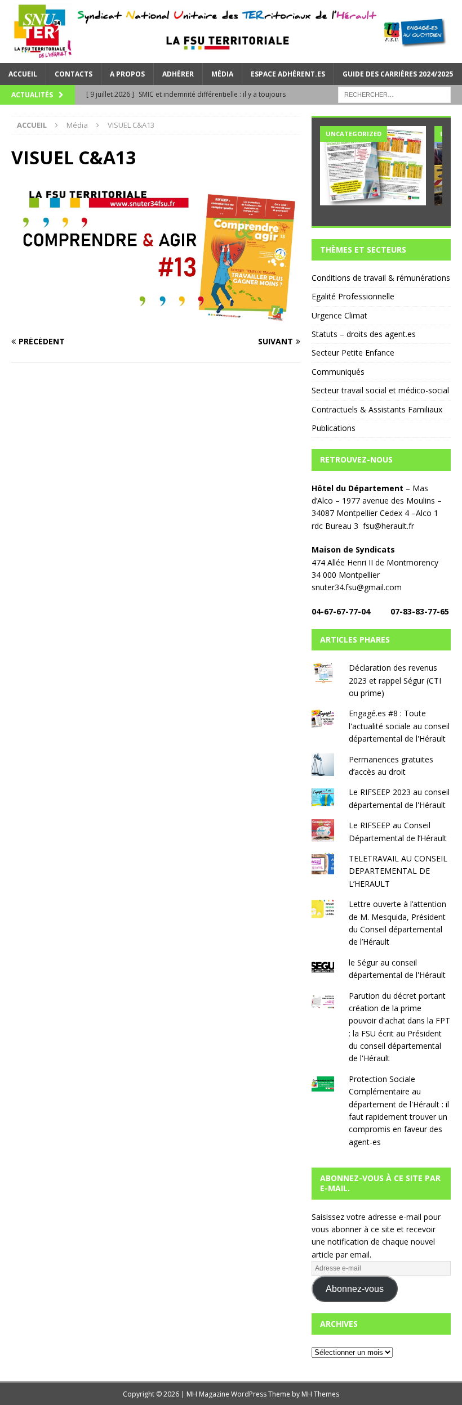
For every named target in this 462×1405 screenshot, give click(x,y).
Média (222, 74)
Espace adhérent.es (288, 74)
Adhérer (178, 74)
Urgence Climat (339, 315)
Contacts (73, 74)
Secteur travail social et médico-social (380, 390)
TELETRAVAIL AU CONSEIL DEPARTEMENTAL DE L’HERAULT (398, 871)
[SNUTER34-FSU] (231, 56)
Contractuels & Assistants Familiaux (377, 409)
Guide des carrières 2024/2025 (398, 74)
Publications (334, 428)
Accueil (22, 74)
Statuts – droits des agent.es (364, 334)
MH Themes (320, 1394)
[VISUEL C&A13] (155, 320)
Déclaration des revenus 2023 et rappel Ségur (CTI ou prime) (395, 680)
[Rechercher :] (394, 93)
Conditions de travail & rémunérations (381, 277)
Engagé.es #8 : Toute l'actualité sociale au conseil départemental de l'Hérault (399, 726)
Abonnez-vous (355, 1289)
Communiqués (338, 371)
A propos (127, 74)
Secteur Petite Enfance (353, 352)
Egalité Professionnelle (353, 296)
